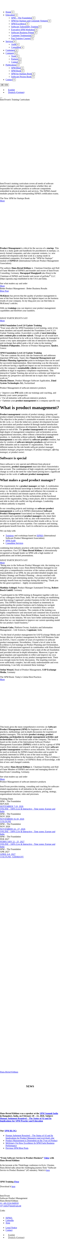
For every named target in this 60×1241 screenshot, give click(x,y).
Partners (14, 59)
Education (10, 15)
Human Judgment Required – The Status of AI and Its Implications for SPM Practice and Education (25, 1119)
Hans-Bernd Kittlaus (9, 1072)
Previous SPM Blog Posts (17, 1148)
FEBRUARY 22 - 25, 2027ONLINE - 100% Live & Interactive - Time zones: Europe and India (27, 844)
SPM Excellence (18, 24)
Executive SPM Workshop (23, 29)
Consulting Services (14, 543)
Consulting (16, 47)
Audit (13, 44)
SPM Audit (10, 540)
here (48, 1170)
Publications (11, 65)
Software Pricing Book (21, 76)
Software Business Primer (22, 32)
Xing (8, 1223)
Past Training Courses (20, 38)
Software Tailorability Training (24, 26)
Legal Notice (11, 1227)
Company (10, 53)
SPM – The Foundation (21, 18)
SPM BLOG (10, 1131)
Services (9, 41)
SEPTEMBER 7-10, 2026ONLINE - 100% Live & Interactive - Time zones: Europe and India (27, 809)
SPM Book (16, 71)
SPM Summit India (49, 1113)
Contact (14, 62)
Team (13, 56)
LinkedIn (10, 1220)
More (2, 201)
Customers (10, 50)
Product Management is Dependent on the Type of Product (31, 1140)
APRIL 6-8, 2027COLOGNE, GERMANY (12, 855)
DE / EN (4, 85)
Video (46, 1158)
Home (8, 12)
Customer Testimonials (21, 35)
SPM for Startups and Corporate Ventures (29, 21)
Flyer (16, 1182)
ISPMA (40, 535)
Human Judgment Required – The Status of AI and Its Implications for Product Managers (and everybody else (30, 1136)
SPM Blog (16, 68)
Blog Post (4, 291)
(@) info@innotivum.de (10, 1206)
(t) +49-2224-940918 (9, 1203)
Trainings (10, 535)
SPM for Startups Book (21, 74)
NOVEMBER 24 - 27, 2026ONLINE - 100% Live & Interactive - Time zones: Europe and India (27, 831)
